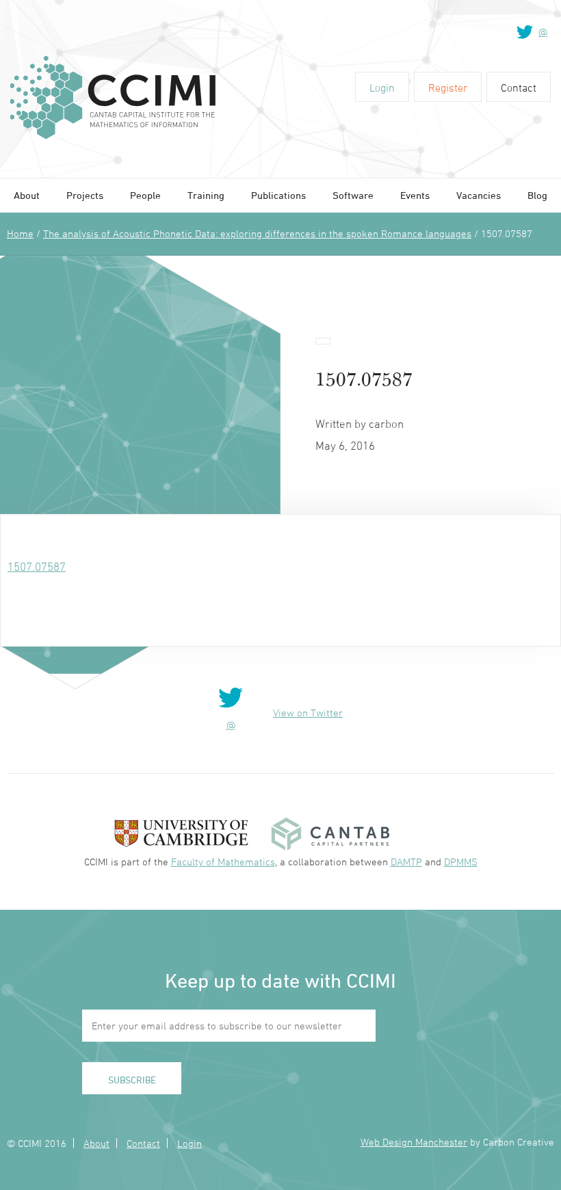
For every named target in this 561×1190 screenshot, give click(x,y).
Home (20, 233)
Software (353, 195)
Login (382, 87)
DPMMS (461, 861)
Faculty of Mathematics (223, 861)
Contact (518, 87)
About (27, 195)
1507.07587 (37, 566)
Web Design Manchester (414, 1142)
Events (415, 195)
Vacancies (478, 195)
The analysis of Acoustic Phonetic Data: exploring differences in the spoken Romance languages (257, 233)
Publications (278, 195)
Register (447, 87)
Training (205, 195)
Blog (537, 195)
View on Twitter (308, 712)
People (145, 195)
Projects (84, 195)
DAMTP (406, 861)
